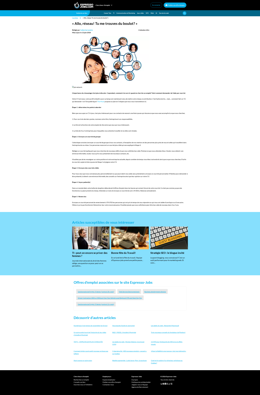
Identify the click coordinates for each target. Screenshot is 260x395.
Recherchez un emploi (81, 380)
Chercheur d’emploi (103, 5)
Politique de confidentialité (141, 382)
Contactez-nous (108, 385)
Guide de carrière (81, 13)
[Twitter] (161, 384)
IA (156, 13)
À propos (135, 380)
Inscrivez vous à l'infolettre (83, 385)
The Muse (100, 101)
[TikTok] (169, 384)
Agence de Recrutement (140, 387)
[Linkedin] (165, 384)
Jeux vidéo (140, 13)
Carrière (75, 18)
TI (113, 13)
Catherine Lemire (86, 30)
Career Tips (107, 13)
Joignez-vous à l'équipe (140, 385)
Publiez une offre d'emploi (176, 5)
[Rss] (171, 384)
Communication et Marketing (125, 13)
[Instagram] (167, 384)
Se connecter (156, 5)
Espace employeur (109, 380)
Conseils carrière (79, 382)
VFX (147, 13)
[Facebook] (163, 384)
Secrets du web (164, 13)
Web (152, 13)
